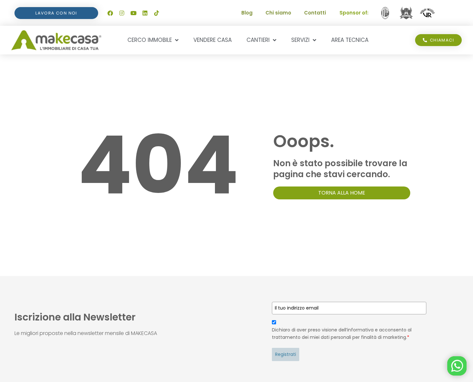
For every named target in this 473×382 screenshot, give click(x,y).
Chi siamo (278, 12)
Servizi (300, 40)
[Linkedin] (144, 12)
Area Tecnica (349, 40)
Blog (247, 12)
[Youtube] (133, 12)
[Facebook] (110, 12)
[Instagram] (121, 12)
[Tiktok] (156, 12)
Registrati (285, 354)
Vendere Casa (212, 40)
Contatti (315, 12)
